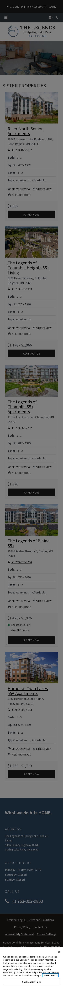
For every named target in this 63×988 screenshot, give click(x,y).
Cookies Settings (31, 981)
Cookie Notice (50, 975)
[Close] (59, 951)
